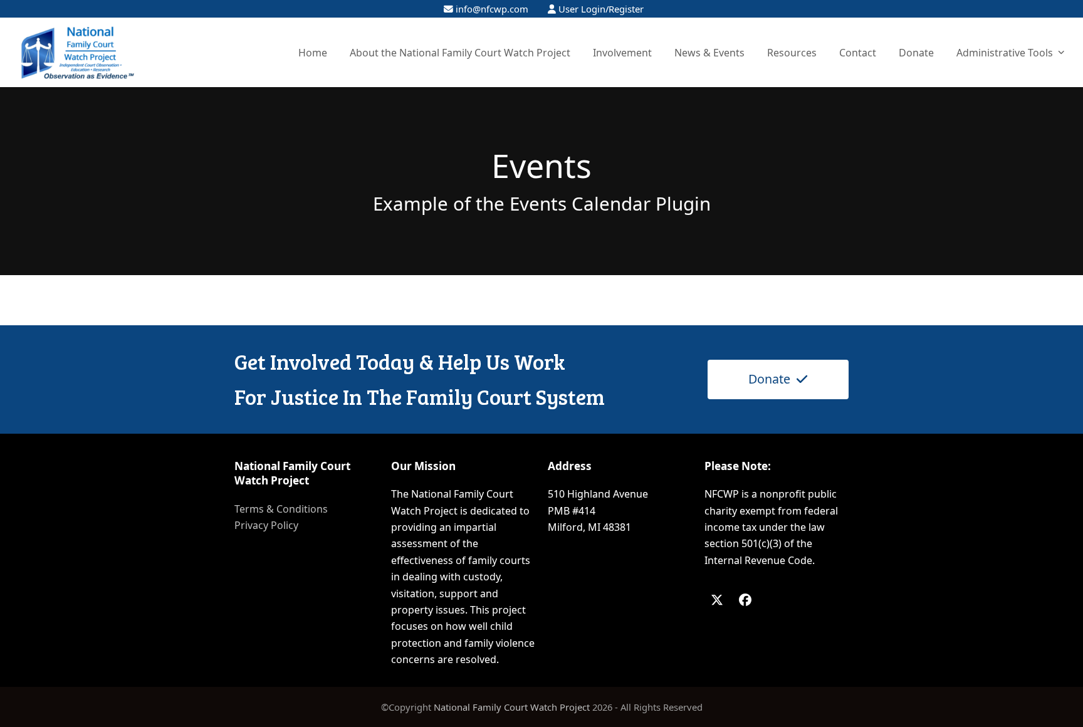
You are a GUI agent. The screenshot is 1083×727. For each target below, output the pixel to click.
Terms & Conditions (281, 509)
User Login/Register (601, 9)
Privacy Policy (266, 525)
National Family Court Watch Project (512, 707)
